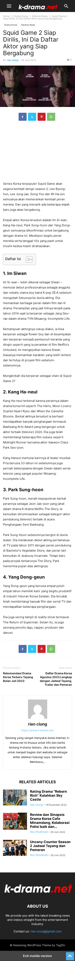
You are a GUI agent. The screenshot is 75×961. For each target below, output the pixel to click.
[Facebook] (23, 117)
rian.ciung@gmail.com (46, 931)
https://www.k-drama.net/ (37, 730)
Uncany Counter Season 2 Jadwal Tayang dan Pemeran (50, 846)
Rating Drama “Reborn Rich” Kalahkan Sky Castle (48, 795)
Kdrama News (40, 16)
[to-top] (70, 954)
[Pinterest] (42, 117)
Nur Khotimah (39, 831)
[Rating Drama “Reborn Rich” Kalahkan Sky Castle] (15, 797)
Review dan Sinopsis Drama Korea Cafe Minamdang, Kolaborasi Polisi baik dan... (50, 821)
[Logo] (37, 894)
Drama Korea (21, 16)
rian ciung (12, 60)
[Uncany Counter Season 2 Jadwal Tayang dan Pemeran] (15, 848)
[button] (9, 6)
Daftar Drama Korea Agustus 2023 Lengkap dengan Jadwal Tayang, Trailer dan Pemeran (56, 679)
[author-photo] (38, 718)
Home (6, 16)
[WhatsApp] (51, 117)
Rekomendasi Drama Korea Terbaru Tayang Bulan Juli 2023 (18, 677)
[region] (38, 153)
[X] (32, 117)
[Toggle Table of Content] (27, 259)
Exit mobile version (37, 956)
